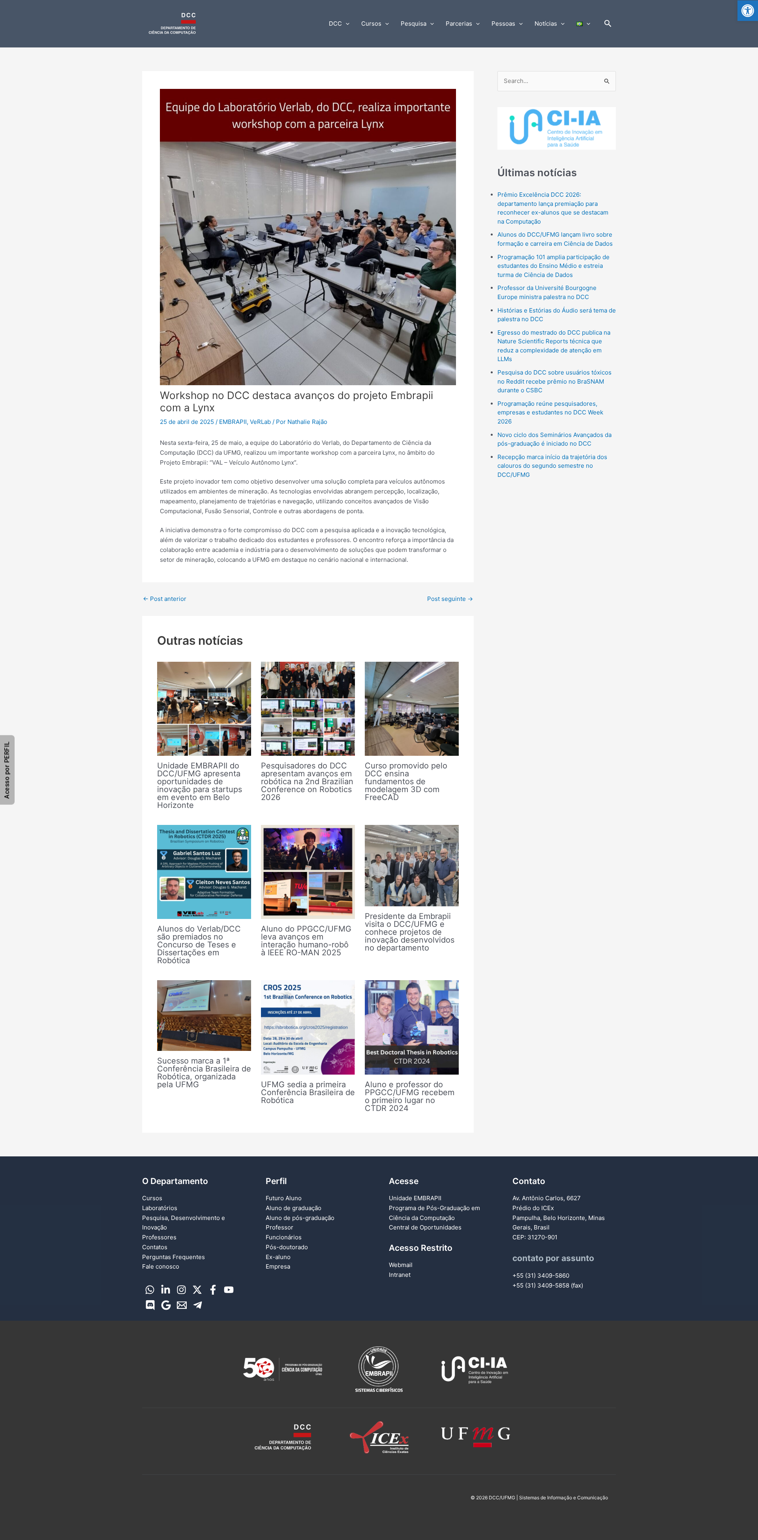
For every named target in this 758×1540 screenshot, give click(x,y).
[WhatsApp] (150, 1289)
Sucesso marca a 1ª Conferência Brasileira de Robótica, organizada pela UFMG (204, 1072)
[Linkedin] (165, 1289)
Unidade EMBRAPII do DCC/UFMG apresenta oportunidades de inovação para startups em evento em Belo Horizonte (199, 785)
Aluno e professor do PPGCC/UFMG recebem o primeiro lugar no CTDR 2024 (409, 1096)
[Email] (182, 1305)
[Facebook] (213, 1289)
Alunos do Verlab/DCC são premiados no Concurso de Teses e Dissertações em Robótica (199, 944)
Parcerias (459, 23)
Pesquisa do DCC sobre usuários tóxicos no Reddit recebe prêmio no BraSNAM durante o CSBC (554, 381)
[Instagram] (181, 1289)
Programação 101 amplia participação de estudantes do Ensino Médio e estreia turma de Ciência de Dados (553, 266)
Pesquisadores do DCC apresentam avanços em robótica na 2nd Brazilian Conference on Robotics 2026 (307, 781)
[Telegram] (197, 1305)
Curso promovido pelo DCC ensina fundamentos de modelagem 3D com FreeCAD (406, 781)
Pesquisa (413, 23)
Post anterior (164, 599)
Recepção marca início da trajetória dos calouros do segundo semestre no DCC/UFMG (552, 465)
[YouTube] (228, 1289)
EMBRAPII (233, 421)
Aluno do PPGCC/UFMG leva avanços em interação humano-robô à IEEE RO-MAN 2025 (306, 940)
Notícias (546, 23)
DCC (335, 23)
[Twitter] (197, 1289)
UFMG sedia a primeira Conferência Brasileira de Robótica (308, 1092)
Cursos (371, 23)
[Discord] (150, 1305)
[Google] (166, 1305)
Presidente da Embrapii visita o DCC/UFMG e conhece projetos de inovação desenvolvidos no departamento (409, 932)
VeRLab (260, 421)
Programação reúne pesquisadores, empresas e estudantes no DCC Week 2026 (550, 412)
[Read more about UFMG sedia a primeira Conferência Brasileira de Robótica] (308, 1027)
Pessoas (503, 23)
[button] (747, 10)
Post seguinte (450, 599)
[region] (556, 128)
